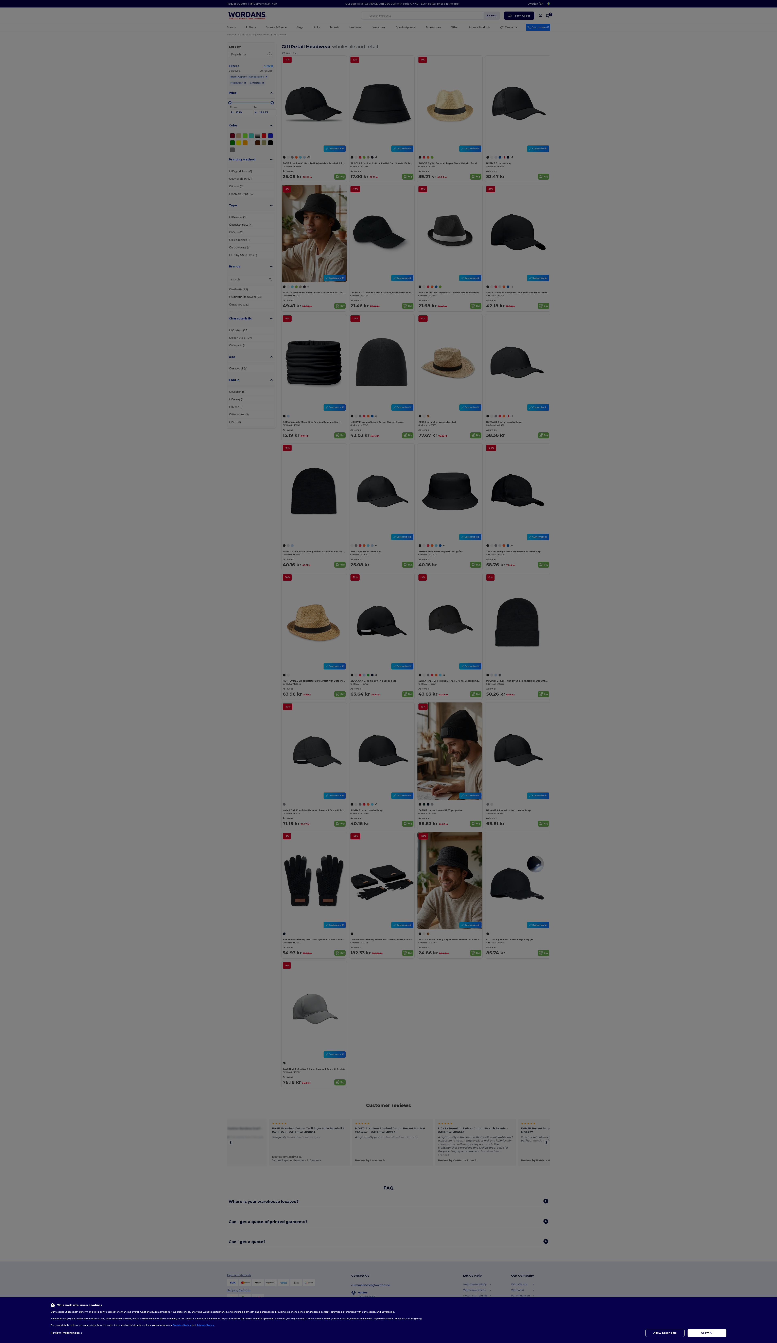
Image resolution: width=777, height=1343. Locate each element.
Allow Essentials (665, 1332)
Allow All (707, 1332)
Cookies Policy (182, 1325)
